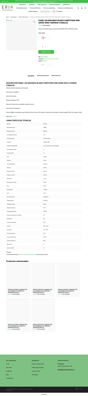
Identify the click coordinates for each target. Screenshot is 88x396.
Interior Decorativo (23, 17)
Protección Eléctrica (35, 8)
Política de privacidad (37, 367)
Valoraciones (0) (55, 75)
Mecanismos (22, 4)
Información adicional (43, 75)
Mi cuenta (9, 367)
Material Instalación (55, 4)
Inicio (7, 17)
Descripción (31, 75)
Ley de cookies (36, 371)
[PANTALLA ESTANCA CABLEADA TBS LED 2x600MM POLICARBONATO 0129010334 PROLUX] (43, 275)
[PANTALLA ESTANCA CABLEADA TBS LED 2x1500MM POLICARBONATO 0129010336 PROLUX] (43, 310)
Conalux (14, 116)
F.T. (45, 37)
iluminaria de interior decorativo (27, 254)
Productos (9, 371)
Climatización (66, 4)
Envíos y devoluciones (38, 364)
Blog (7, 374)
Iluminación (32, 4)
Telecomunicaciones (21, 8)
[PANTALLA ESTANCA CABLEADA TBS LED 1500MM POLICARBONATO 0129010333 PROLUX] (68, 275)
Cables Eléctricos (42, 4)
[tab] (31, 75)
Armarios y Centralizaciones (65, 8)
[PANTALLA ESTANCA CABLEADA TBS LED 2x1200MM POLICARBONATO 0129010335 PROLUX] (18, 310)
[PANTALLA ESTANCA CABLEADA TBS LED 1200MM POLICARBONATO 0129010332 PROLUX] (18, 275)
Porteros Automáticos (49, 8)
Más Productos (34, 11)
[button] (34, 22)
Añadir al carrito (46, 52)
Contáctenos (9, 378)
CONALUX (45, 60)
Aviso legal (35, 374)
